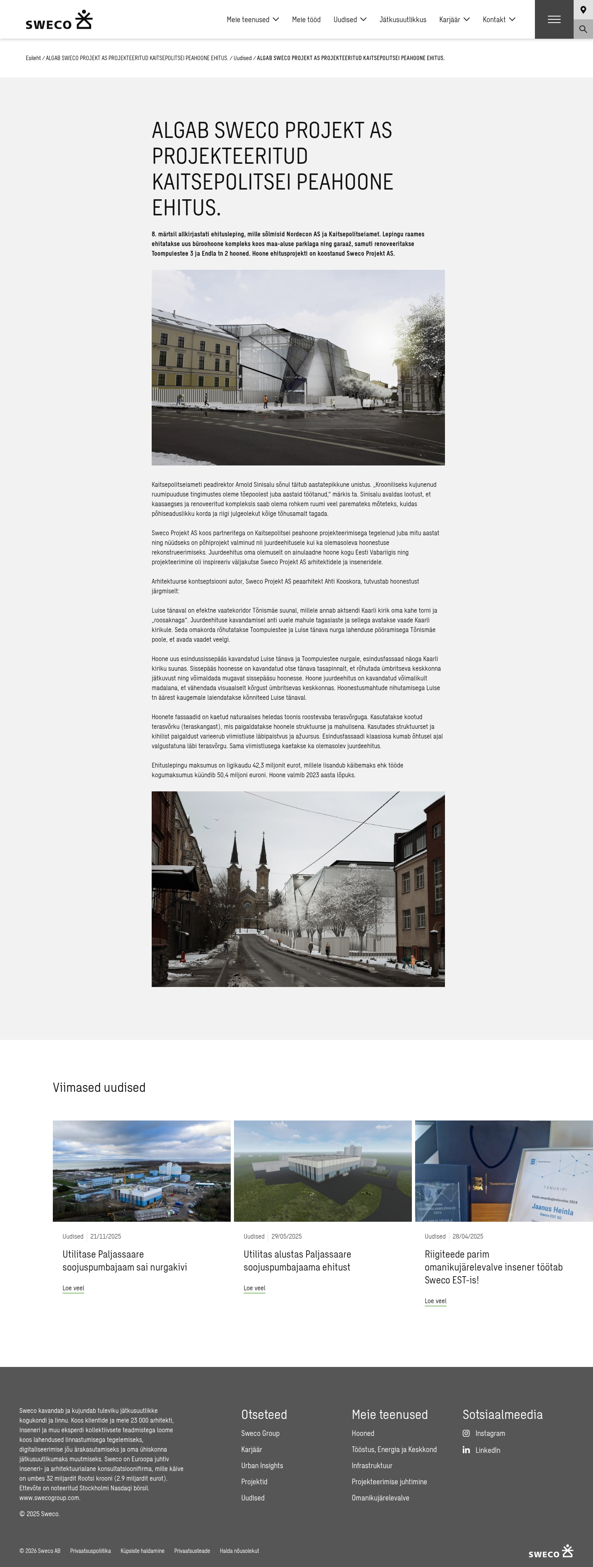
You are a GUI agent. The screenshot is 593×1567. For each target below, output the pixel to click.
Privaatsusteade (192, 1550)
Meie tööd (306, 19)
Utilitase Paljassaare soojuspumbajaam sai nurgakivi (125, 1260)
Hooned (363, 1433)
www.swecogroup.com (49, 1497)
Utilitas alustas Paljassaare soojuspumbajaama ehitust (297, 1260)
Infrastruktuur (372, 1465)
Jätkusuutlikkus (403, 19)
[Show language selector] (583, 9)
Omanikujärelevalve (380, 1497)
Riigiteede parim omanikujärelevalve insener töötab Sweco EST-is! (494, 1266)
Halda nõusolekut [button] (239, 1550)
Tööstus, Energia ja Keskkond (394, 1449)
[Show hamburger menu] (554, 19)
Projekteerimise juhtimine (389, 1481)
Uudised (345, 19)
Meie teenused (248, 19)
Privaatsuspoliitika (90, 1550)
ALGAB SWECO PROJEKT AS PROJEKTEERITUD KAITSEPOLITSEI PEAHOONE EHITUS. (137, 57)
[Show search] (583, 29)
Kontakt (494, 19)
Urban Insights (262, 1465)
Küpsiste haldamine (143, 1550)
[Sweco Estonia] (59, 19)
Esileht (33, 57)
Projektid (254, 1481)
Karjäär (449, 19)
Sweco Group (260, 1433)
